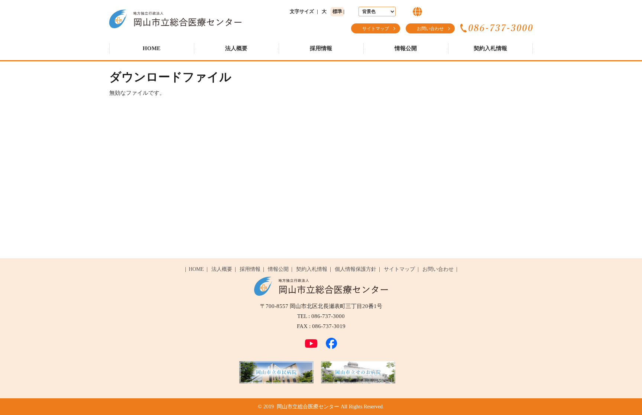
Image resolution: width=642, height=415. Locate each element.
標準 (337, 11)
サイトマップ (375, 28)
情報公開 (406, 48)
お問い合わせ (430, 28)
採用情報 (321, 48)
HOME (151, 48)
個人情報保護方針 (355, 269)
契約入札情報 (490, 48)
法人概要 (236, 48)
